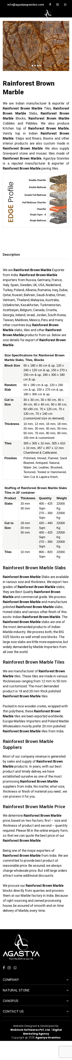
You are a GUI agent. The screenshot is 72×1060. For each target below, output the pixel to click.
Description (11, 254)
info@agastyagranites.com (25, 4)
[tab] (12, 254)
